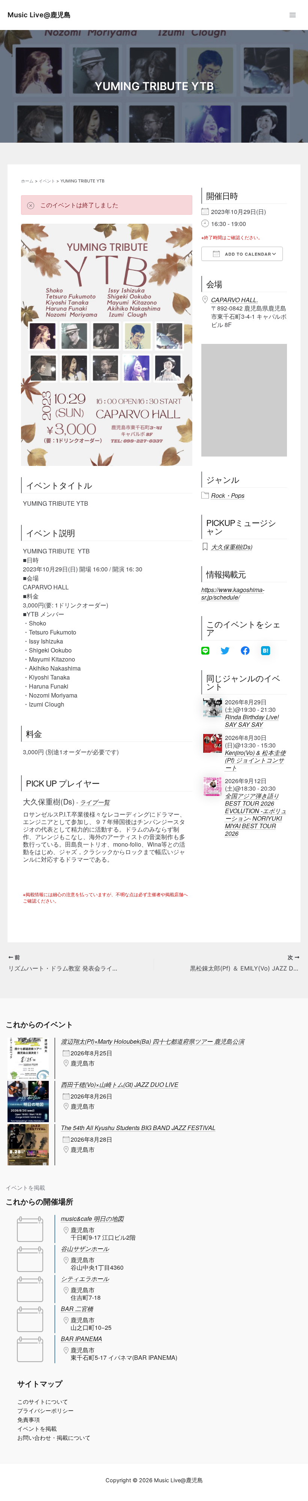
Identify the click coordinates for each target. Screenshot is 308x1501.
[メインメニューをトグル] (292, 15)
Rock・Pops (228, 496)
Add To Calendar (247, 254)
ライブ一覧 (95, 802)
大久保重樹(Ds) (231, 547)
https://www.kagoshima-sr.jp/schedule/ (232, 593)
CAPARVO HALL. (234, 299)
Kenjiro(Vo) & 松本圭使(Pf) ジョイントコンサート (255, 760)
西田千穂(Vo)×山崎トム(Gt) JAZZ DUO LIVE (119, 1084)
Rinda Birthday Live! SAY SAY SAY (252, 720)
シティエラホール (85, 1278)
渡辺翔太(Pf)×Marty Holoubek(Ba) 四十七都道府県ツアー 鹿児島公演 (152, 1041)
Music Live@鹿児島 (39, 15)
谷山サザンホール (85, 1248)
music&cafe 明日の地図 (92, 1218)
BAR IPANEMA (81, 1338)
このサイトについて (42, 1402)
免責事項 (28, 1420)
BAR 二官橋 (77, 1308)
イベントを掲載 (25, 1188)
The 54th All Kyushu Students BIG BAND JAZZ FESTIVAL (138, 1127)
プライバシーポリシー (45, 1411)
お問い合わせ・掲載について (54, 1438)
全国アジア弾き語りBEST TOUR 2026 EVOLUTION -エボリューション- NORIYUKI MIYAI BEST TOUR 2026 (256, 814)
